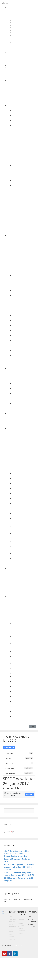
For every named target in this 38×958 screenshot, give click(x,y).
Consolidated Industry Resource (22, 245)
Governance (22, 18)
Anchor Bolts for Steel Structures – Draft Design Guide (24, 298)
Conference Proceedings (22, 130)
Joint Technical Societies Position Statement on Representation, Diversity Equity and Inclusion (16, 853)
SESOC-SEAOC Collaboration (22, 70)
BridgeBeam (23, 213)
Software (21, 208)
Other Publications (23, 150)
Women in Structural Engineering (23, 78)
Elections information (24, 30)
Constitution (24, 28)
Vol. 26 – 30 (24, 115)
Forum (21, 65)
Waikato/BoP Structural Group (22, 100)
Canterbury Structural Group (23, 85)
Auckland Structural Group (22, 83)
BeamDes (23, 210)
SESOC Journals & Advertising (22, 108)
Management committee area (24, 33)
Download (9, 747)
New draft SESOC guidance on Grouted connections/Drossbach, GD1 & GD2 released (19, 867)
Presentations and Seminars (23, 203)
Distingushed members (23, 15)
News (23, 63)
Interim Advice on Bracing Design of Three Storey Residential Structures (24, 278)
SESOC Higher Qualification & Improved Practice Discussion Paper (24, 167)
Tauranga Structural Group (22, 98)
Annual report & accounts (24, 20)
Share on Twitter (15, 828)
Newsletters (22, 148)
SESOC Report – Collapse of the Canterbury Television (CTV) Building (24, 175)
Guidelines (23, 260)
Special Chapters (21, 68)
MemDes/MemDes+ (22, 220)
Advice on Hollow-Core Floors (22, 248)
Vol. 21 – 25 (24, 118)
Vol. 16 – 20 (24, 120)
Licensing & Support (22, 230)
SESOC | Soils (23, 225)
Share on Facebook (6, 828)
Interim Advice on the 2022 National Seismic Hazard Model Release (24, 265)
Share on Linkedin (11, 828)
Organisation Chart (24, 35)
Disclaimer (23, 228)
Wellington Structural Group (23, 103)
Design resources (21, 235)
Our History (22, 38)
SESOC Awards (22, 40)
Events (22, 55)
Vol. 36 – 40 (24, 110)
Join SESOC (23, 50)
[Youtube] (4, 953)
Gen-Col (23, 215)
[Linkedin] (15, 953)
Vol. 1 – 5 (24, 128)
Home (10, 916)
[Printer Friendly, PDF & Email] (10, 833)
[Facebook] (9, 953)
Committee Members (23, 13)
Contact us (23, 10)
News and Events (21, 53)
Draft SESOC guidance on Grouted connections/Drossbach (24, 285)
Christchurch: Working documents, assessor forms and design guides (24, 160)
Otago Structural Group (23, 93)
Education (12, 939)
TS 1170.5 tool (22, 238)
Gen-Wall (22, 218)
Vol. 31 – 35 (24, 113)
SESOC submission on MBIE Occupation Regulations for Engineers (24, 188)
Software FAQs (22, 233)
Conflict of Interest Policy (24, 25)
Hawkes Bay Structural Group (22, 88)
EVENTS (32, 912)
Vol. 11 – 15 (24, 123)
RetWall (23, 223)
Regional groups (21, 80)
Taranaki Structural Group (23, 95)
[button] (32, 726)
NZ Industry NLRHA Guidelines (24, 313)
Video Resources (22, 205)
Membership (12, 926)
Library (21, 105)
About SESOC (21, 8)
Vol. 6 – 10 (24, 125)
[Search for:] (19, 811)
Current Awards (24, 43)
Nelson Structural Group (22, 90)
